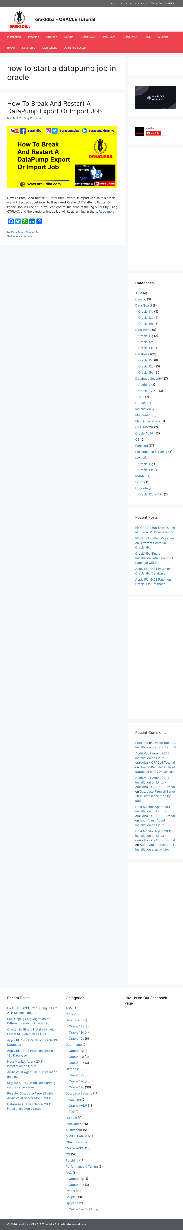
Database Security (148, 378)
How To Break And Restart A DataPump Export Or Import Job (54, 107)
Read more (107, 211)
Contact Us (141, 3)
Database (142, 354)
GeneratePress (76, 1224)
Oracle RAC (87, 37)
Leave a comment (22, 236)
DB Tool (140, 403)
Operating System (75, 47)
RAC (138, 458)
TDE (148, 37)
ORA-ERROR (144, 427)
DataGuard (108, 37)
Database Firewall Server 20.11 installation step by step (155, 796)
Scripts (68, 37)
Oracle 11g (145, 311)
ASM (138, 293)
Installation (14, 37)
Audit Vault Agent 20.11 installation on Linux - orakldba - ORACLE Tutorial (155, 758)
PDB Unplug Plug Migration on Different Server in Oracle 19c (154, 542)
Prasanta (141, 743)
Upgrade (51, 37)
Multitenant (49, 47)
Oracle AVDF (130, 37)
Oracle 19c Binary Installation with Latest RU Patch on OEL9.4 (154, 558)
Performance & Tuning (151, 451)
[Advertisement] (155, 208)
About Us (126, 3)
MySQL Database (147, 421)
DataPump (28, 47)
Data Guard (143, 305)
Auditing (163, 37)
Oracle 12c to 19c (150, 494)
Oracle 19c (32, 232)
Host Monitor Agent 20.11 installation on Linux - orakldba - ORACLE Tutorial (155, 811)
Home (114, 3)
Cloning (140, 299)
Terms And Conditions (163, 3)
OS (137, 439)
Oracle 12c (145, 317)
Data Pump (17, 232)
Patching (33, 37)
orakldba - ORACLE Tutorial (65, 19)
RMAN (11, 47)
